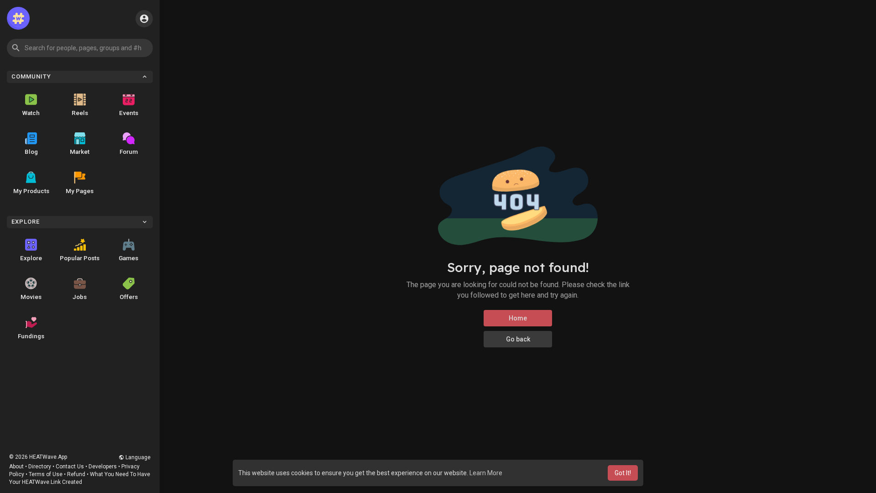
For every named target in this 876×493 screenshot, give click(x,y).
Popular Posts (79, 258)
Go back (518, 339)
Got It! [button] (623, 473)
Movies (31, 296)
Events (128, 112)
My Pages (80, 190)
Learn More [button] (485, 473)
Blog (31, 151)
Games (128, 258)
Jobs (80, 296)
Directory (39, 466)
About (16, 466)
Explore (31, 258)
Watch (31, 112)
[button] (80, 48)
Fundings (31, 336)
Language (137, 457)
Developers (103, 466)
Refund (76, 474)
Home (518, 318)
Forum (129, 151)
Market (79, 151)
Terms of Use (46, 474)
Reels (80, 112)
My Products (31, 190)
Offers (129, 296)
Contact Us (70, 466)
